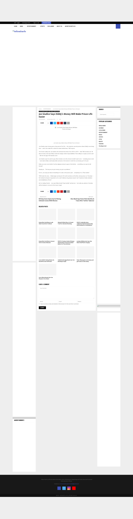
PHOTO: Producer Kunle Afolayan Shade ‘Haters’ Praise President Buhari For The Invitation (66, 242)
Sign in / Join (36, 22)
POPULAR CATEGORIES (105, 121)
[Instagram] (112, 26)
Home (15, 26)
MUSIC (47, 111)
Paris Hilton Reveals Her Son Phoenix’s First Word (46, 278)
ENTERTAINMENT (31, 26)
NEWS (21, 26)
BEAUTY (101, 141)
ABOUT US (59, 26)
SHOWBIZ (51, 111)
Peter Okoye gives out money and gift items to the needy (85, 260)
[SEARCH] (117, 114)
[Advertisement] (46, 11)
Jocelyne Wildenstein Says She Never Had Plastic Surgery (84, 242)
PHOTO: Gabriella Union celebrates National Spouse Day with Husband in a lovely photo (85, 223)
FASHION (101, 143)
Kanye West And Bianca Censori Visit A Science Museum (46, 242)
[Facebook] (109, 26)
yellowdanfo (42, 119)
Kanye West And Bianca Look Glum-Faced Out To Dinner (46, 223)
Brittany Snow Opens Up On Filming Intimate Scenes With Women (50, 200)
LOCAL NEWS (102, 130)
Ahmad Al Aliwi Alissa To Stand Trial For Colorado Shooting (65, 223)
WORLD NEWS (56, 111)
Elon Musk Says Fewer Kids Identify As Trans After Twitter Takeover (82, 200)
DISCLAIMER (50, 26)
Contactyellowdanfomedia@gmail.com (69, 483)
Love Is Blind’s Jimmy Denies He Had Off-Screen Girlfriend (46, 260)
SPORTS (42, 26)
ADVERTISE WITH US (70, 26)
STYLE (100, 139)
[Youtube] (114, 26)
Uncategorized (102, 146)
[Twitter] (111, 26)
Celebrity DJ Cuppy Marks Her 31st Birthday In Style (66, 260)
